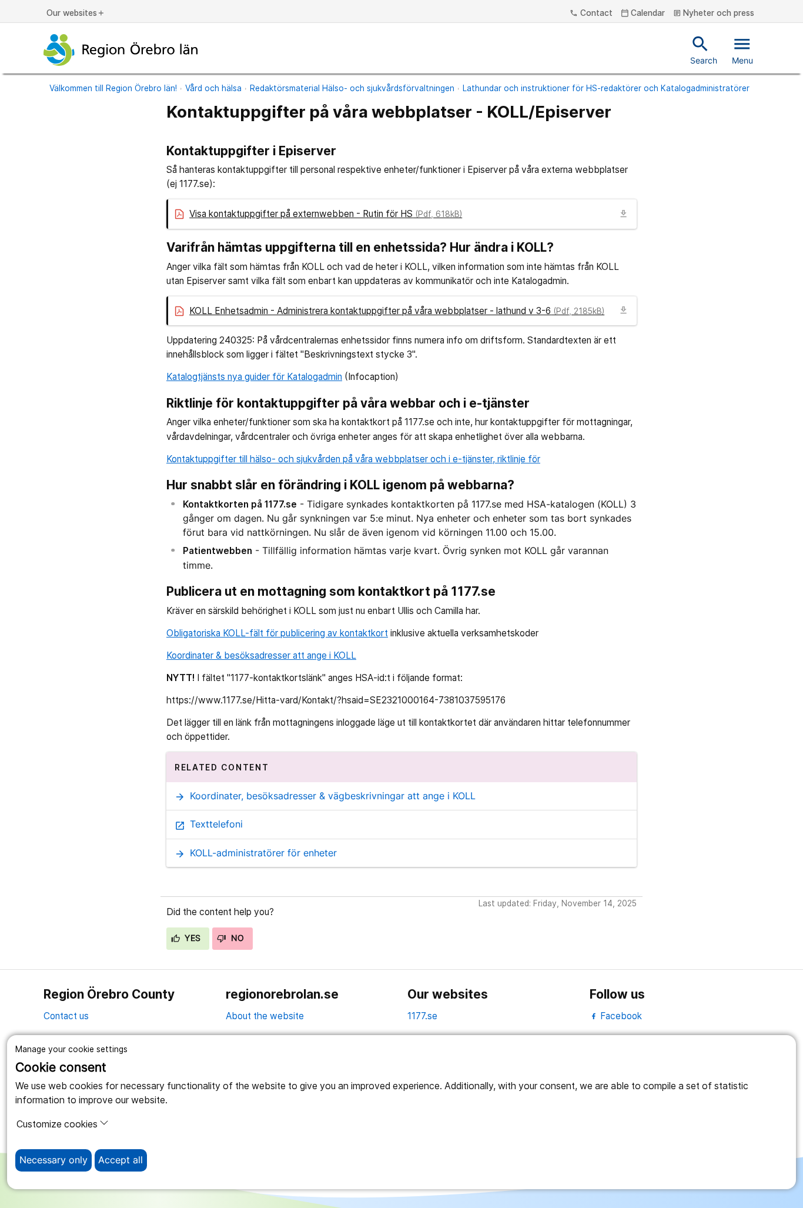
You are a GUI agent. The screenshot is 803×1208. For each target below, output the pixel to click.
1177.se (422, 1016)
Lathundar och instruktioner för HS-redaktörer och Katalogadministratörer (606, 88)
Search (703, 49)
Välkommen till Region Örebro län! (113, 88)
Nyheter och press (714, 13)
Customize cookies (57, 1124)
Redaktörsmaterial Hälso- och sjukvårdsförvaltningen (352, 88)
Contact (591, 13)
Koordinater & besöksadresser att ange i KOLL (261, 655)
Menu (742, 49)
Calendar (643, 13)
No (236, 938)
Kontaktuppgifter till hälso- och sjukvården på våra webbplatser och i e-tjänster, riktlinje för (353, 459)
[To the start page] (120, 50)
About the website (265, 1016)
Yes (191, 938)
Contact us (66, 1016)
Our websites (75, 13)
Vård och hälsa (213, 88)
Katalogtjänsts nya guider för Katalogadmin (254, 376)
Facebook (620, 1016)
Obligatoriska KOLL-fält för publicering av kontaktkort (277, 633)
